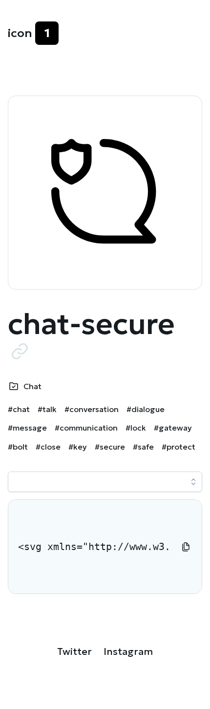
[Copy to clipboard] (186, 546)
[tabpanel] (105, 546)
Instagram (128, 651)
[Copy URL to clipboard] (19, 351)
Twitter (74, 651)
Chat (32, 386)
